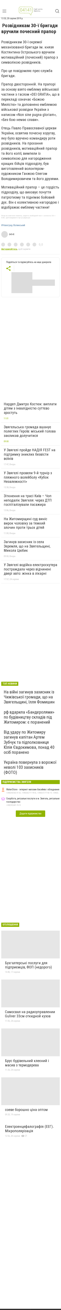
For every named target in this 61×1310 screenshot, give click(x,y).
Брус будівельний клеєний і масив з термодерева (27, 1063)
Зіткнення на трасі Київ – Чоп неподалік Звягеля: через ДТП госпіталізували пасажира (28, 500)
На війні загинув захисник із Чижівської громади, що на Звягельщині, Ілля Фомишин (29, 697)
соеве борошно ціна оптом (26, 1110)
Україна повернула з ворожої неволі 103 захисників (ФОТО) (30, 767)
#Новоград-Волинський (13, 225)
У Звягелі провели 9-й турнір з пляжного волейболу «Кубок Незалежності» (28, 477)
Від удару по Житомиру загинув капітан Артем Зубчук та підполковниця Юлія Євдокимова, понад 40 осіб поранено (29, 742)
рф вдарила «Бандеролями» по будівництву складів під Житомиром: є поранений (29, 717)
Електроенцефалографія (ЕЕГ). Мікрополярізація (29, 1128)
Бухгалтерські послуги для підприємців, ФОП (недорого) (28, 965)
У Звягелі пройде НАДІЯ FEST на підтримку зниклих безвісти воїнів (29, 454)
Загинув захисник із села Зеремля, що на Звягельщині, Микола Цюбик (27, 546)
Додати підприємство (30, 813)
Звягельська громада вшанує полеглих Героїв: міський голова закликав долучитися (30, 431)
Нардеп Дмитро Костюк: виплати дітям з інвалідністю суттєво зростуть (30, 408)
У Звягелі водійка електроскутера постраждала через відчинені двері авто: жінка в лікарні (30, 569)
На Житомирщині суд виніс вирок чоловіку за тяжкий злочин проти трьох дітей (25, 523)
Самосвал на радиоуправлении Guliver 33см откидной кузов (30, 1014)
